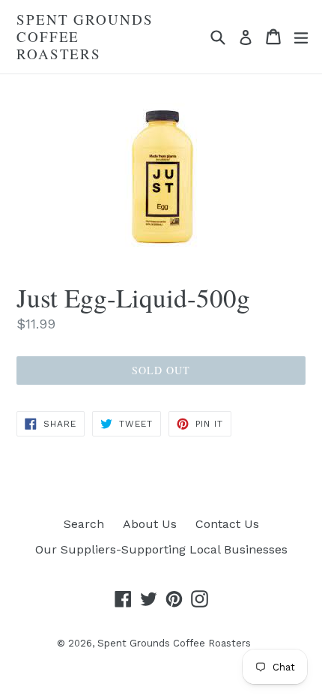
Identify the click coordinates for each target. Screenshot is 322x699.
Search (84, 524)
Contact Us (227, 524)
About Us (150, 524)
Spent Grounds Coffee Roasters (85, 36)
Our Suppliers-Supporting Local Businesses (161, 549)
